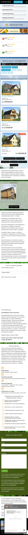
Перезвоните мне (18, 1)
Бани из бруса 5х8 (14, 165)
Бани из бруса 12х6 (22, 161)
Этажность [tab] (16, 64)
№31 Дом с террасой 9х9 (8, 96)
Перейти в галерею (14, 206)
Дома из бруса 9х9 (20, 158)
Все (23, 64)
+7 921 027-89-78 (6, 2)
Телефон (3, 443)
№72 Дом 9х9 (5, 147)
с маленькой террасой (6, 67)
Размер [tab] (10, 64)
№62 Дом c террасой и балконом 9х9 (11, 122)
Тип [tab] (4, 64)
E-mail (2, 448)
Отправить (4, 470)
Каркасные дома (14, 161)
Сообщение (3, 453)
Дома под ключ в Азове (16, 25)
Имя (2, 437)
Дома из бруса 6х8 (5, 161)
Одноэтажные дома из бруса (9, 158)
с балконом (15, 67)
